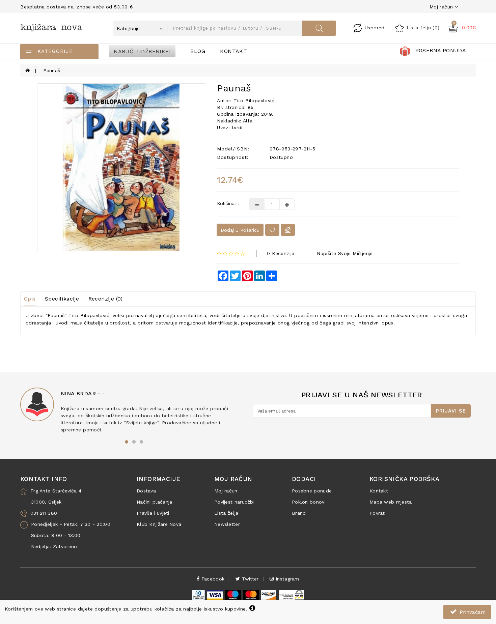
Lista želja (226, 513)
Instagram (286, 579)
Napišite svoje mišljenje (345, 253)
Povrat (377, 513)
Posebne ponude (312, 490)
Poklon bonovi (309, 502)
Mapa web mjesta (390, 502)
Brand (299, 513)
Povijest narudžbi (234, 502)
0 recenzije (280, 253)
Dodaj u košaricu (240, 230)
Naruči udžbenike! (142, 51)
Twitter (249, 579)
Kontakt (233, 51)
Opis (30, 298)
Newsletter (227, 524)
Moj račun (226, 490)
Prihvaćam (472, 612)
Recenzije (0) (105, 298)
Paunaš (51, 70)
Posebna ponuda (440, 50)
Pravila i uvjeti (153, 513)
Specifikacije (62, 298)
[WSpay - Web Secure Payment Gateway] (291, 594)
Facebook (212, 579)
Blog (197, 51)
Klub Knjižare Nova (159, 524)
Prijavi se (451, 411)
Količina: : (228, 203)
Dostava (146, 490)
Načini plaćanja (154, 502)
